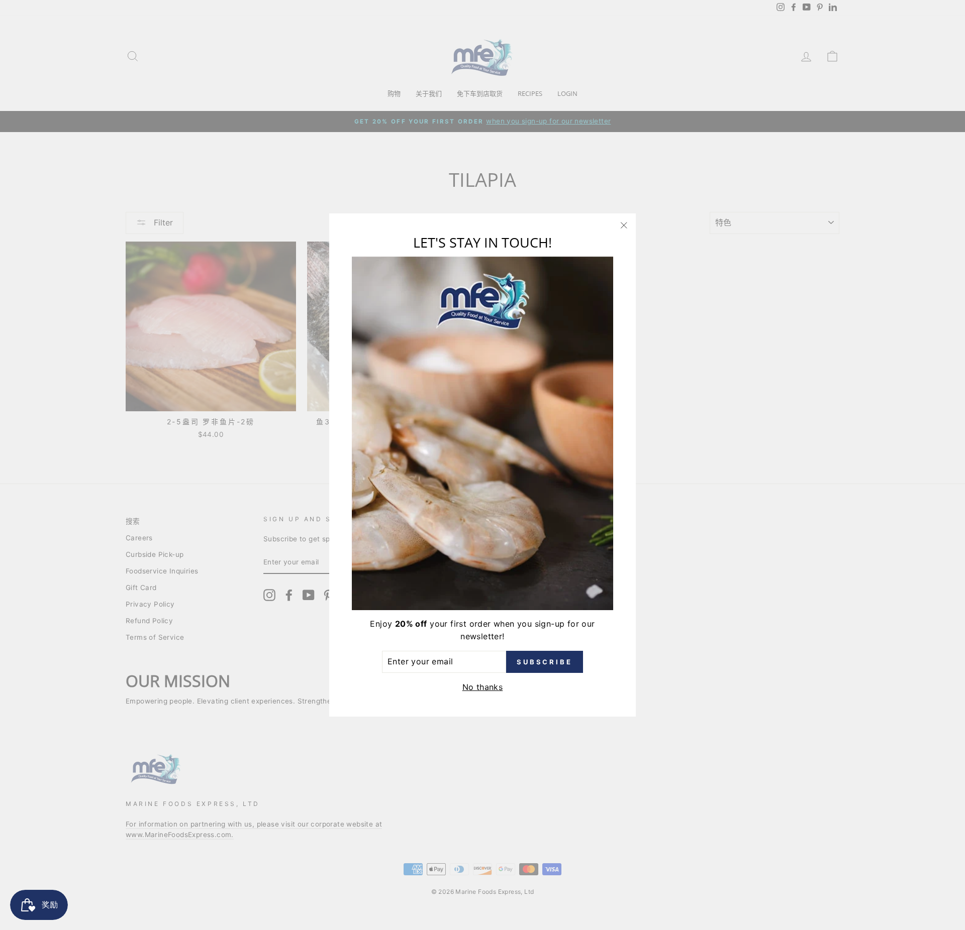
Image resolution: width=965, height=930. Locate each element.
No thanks (482, 687)
